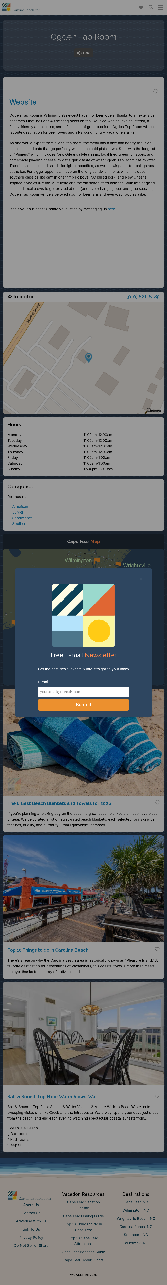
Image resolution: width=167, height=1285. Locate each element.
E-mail (43, 682)
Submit (83, 705)
